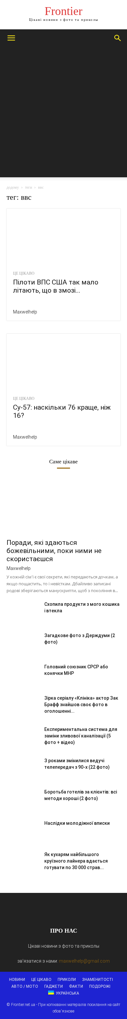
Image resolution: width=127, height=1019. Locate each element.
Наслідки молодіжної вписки (77, 823)
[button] (11, 38)
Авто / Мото (24, 986)
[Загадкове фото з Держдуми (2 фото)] (23, 643)
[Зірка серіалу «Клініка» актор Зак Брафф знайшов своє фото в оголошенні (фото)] (23, 706)
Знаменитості (97, 979)
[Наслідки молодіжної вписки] (23, 831)
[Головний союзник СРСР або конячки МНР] (23, 674)
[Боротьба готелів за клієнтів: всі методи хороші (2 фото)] (23, 800)
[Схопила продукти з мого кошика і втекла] (23, 612)
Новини (17, 979)
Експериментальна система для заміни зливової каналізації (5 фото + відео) (80, 736)
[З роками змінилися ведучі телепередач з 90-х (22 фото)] (23, 768)
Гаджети (53, 986)
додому (13, 187)
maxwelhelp (25, 311)
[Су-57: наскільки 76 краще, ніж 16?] (63, 362)
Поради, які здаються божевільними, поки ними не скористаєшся (54, 551)
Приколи (67, 979)
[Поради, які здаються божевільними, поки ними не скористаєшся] (63, 506)
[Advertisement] (63, 113)
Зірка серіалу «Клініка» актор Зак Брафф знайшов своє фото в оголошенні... (81, 704)
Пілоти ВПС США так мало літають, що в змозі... (55, 286)
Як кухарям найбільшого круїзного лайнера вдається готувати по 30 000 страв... (76, 861)
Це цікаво (24, 273)
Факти (76, 986)
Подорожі (99, 986)
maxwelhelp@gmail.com (84, 961)
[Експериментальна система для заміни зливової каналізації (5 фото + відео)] (23, 737)
